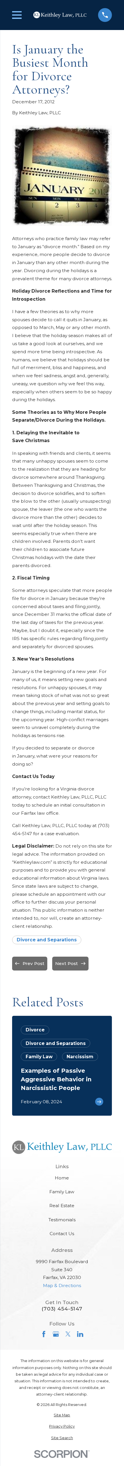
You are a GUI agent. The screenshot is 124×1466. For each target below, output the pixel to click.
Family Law (61, 1191)
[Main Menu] (17, 15)
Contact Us (62, 1233)
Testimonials (62, 1219)
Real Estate (61, 1205)
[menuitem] (62, 1415)
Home (62, 1178)
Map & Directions (62, 1285)
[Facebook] (44, 1334)
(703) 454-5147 (62, 1308)
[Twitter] (68, 1334)
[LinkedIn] (80, 1334)
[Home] (60, 15)
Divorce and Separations (47, 940)
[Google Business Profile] (56, 1334)
